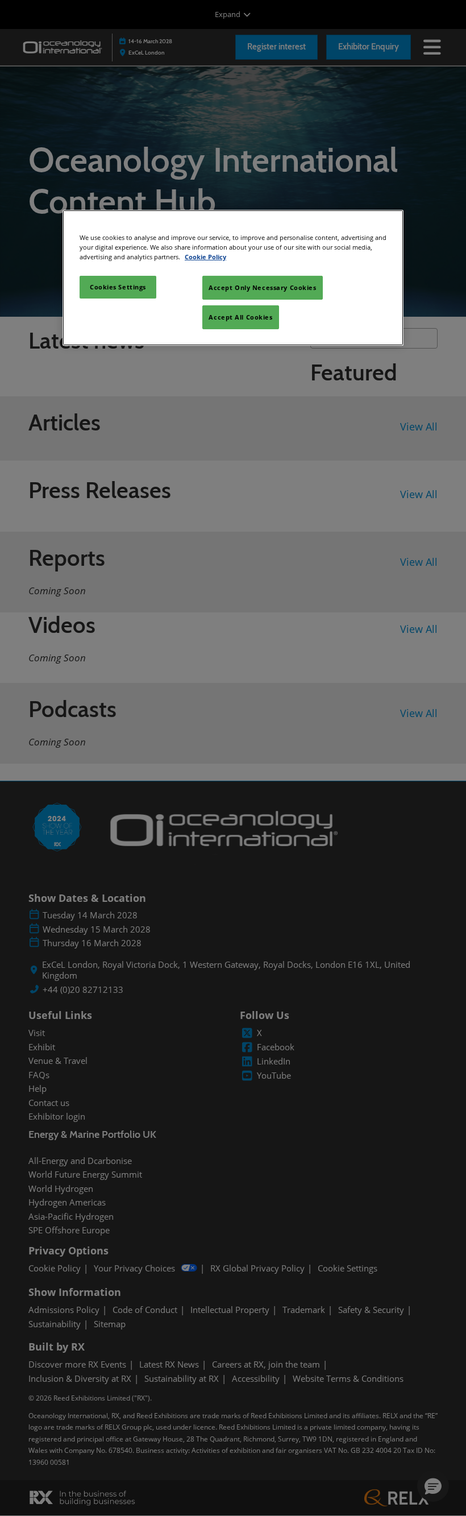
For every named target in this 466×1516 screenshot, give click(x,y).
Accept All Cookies (240, 317)
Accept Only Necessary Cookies (263, 287)
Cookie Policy (205, 256)
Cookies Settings (118, 287)
